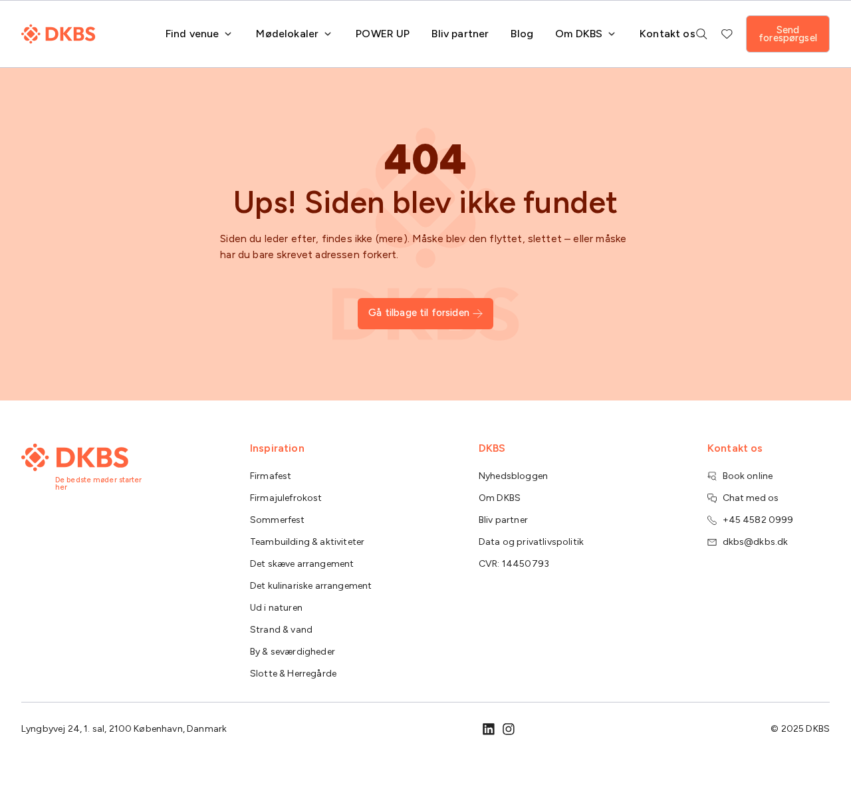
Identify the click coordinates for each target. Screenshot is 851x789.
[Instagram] (508, 729)
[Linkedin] (488, 729)
